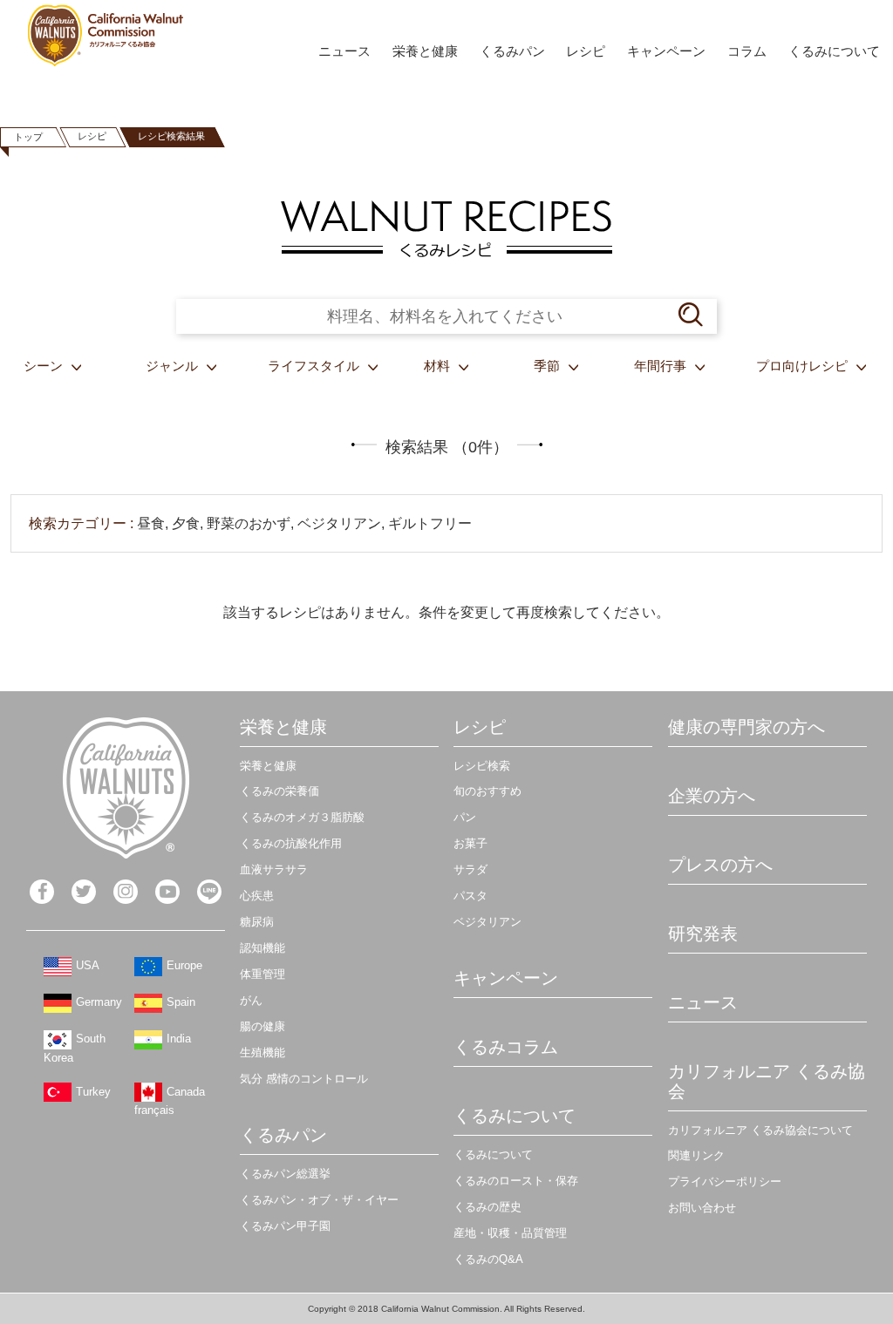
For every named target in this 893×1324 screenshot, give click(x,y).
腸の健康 (262, 1026)
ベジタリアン (487, 921)
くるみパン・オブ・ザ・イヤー (319, 1199)
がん (251, 1000)
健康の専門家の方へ (746, 727)
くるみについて (834, 51)
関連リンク (696, 1155)
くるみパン (512, 51)
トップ (28, 137)
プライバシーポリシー (724, 1181)
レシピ (585, 51)
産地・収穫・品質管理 (510, 1232)
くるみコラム (505, 1046)
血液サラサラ (274, 869)
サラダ (470, 869)
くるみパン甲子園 (285, 1225)
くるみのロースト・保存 (515, 1180)
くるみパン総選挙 (285, 1173)
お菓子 (470, 843)
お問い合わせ (702, 1207)
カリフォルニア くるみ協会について (760, 1130)
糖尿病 (257, 921)
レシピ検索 (481, 765)
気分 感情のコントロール (304, 1078)
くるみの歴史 (487, 1206)
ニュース (344, 51)
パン (464, 817)
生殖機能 (262, 1052)
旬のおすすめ (487, 791)
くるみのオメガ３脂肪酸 (302, 817)
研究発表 (703, 933)
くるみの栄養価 (279, 791)
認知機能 (262, 947)
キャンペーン (666, 51)
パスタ (470, 895)
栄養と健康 (425, 51)
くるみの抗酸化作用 (291, 843)
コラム (747, 51)
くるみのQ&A (488, 1259)
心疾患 (257, 895)
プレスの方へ (720, 864)
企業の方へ (711, 795)
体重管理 (262, 974)
